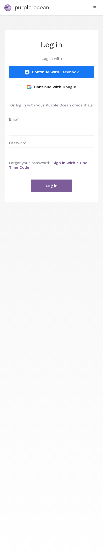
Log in (51, 185)
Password (18, 143)
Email (14, 119)
